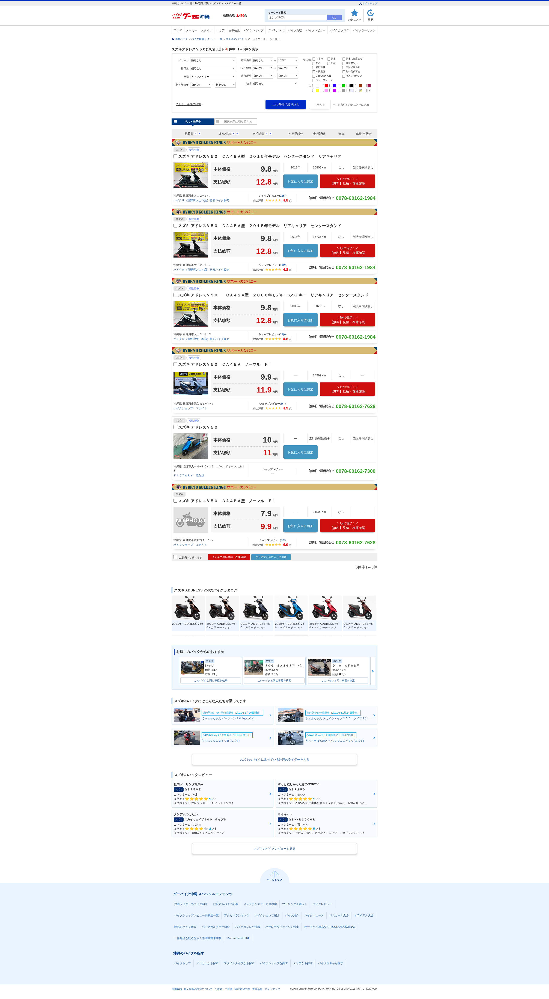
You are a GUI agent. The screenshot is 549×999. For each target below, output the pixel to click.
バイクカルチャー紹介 (216, 926)
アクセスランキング (236, 915)
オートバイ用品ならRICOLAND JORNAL (329, 926)
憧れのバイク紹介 (185, 926)
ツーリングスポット (294, 904)
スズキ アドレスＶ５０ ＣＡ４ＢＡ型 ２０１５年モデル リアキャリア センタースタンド (259, 226)
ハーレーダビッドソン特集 (282, 926)
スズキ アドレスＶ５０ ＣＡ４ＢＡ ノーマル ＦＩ (225, 364)
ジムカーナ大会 (339, 915)
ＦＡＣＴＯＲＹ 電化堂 (188, 475)
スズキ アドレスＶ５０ (198, 427)
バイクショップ (253, 30)
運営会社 (257, 989)
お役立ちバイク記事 (225, 904)
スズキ (179, 149)
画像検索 (234, 30)
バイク (178, 30)
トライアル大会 (364, 915)
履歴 (370, 19)
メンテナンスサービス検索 (260, 904)
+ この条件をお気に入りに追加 (351, 104)
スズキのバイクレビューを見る (274, 848)
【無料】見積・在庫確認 (347, 181)
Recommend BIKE (238, 938)
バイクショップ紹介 (267, 915)
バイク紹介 (292, 915)
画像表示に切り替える (238, 121)
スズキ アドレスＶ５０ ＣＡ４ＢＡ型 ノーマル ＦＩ (227, 501)
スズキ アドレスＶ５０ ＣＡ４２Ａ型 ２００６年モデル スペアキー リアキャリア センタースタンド (273, 295)
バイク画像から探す (330, 963)
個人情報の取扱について (198, 989)
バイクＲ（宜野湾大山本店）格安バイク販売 (201, 200)
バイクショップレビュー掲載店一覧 (196, 915)
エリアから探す (303, 963)
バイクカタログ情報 (247, 926)
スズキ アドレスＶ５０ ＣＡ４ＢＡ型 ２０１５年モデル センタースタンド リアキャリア (259, 156)
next (372, 671)
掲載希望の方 (242, 989)
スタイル (206, 30)
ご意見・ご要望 (223, 989)
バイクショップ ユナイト (190, 408)
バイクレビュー (316, 30)
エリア (220, 30)
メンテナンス (275, 30)
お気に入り (354, 19)
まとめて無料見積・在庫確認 (229, 557)
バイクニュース (314, 915)
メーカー (191, 30)
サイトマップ (369, 3)
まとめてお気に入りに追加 (271, 557)
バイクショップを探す (274, 963)
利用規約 (177, 989)
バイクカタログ (339, 30)
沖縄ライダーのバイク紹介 (191, 904)
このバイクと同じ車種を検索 (210, 680)
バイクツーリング (364, 30)
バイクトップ (182, 963)
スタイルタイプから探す (239, 963)
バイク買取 (295, 30)
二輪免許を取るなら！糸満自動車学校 (198, 938)
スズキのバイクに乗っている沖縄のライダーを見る (274, 759)
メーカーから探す (207, 963)
